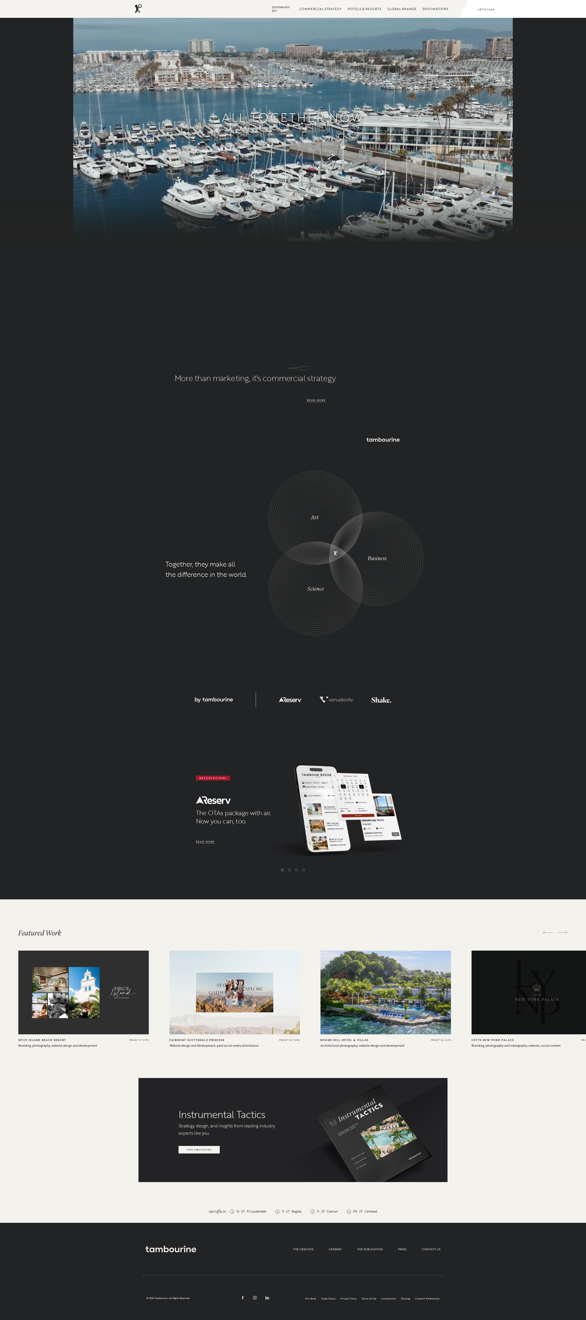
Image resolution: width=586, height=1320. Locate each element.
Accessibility (388, 1298)
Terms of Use (369, 1298)
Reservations (433, 183)
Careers (335, 1249)
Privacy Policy (349, 1298)
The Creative (303, 1249)
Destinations (435, 9)
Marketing (230, 195)
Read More (316, 400)
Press (402, 1249)
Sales (135, 204)
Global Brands (401, 9)
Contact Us (431, 1249)
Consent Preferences (427, 1298)
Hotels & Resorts (364, 9)
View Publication (199, 1148)
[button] (282, 870)
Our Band (310, 1298)
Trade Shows (328, 1298)
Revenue (338, 183)
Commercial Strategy (320, 9)
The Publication (370, 1249)
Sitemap (405, 1298)
